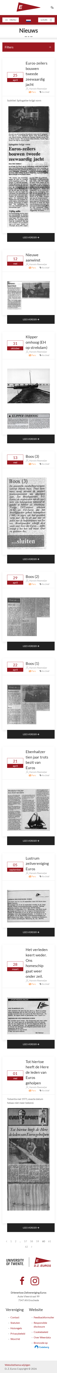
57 (25, 1241)
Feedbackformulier (44, 1317)
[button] (10, 20)
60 (43, 1241)
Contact (14, 1317)
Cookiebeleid (41, 1331)
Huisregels (16, 1328)
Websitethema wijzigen (17, 1364)
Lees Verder (30, 237)
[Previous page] (6, 1241)
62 (26, 1246)
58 (31, 1241)
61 (49, 1241)
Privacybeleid (17, 1333)
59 (37, 1241)
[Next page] (31, 1246)
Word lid (15, 1338)
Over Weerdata (42, 1337)
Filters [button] (9, 47)
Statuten (15, 1322)
